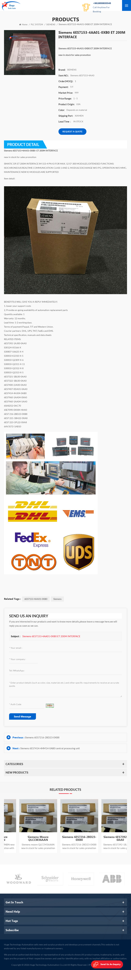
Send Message (22, 716)
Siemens (57, 599)
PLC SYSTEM (37, 24)
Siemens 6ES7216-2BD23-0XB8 (42, 737)
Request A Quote (72, 131)
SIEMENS (50, 24)
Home (24, 24)
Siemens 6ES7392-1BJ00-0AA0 (65, 838)
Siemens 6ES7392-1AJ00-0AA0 (106, 838)
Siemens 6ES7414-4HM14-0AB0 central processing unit (50, 748)
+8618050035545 (102, 7)
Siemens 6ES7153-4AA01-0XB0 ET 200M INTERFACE (51, 636)
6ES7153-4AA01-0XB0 (35, 599)
